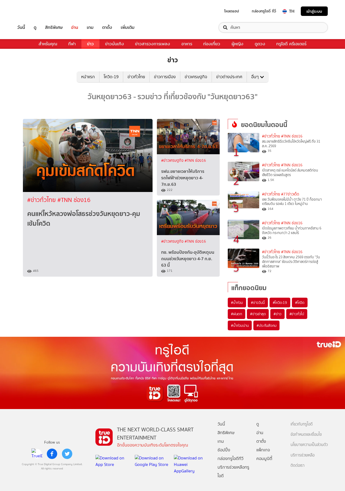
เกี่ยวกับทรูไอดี (302, 424)
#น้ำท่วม (237, 302)
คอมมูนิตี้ (264, 458)
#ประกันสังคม (266, 325)
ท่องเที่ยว (211, 43)
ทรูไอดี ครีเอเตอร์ (291, 43)
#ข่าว (277, 314)
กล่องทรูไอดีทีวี (230, 458)
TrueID (33, 11)
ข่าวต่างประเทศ (229, 77)
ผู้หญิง (237, 43)
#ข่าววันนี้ (258, 302)
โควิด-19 (111, 77)
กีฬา (72, 43)
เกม (90, 27)
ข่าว (90, 43)
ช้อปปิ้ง (224, 450)
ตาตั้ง (107, 27)
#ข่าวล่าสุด (257, 314)
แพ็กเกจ (263, 450)
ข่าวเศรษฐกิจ (196, 77)
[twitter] (67, 453)
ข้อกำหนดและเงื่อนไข (306, 434)
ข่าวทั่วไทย (136, 77)
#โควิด (299, 302)
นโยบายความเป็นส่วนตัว (309, 445)
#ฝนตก (236, 314)
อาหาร (186, 43)
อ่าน (74, 27)
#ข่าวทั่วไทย (42, 199)
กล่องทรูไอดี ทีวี (264, 11)
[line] (37, 453)
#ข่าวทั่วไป (296, 314)
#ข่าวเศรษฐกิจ (173, 160)
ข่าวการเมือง (165, 77)
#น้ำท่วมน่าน (240, 325)
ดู (35, 27)
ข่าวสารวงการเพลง (152, 43)
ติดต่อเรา (298, 465)
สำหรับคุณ (48, 43)
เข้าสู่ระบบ (314, 11)
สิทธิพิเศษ (54, 27)
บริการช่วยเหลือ (303, 455)
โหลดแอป (231, 11)
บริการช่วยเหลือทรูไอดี (233, 471)
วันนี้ (21, 27)
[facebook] (52, 453)
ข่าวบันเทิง (114, 43)
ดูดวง (260, 43)
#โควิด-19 (280, 302)
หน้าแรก (88, 77)
